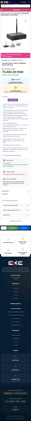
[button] (25, 21)
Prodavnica (9, 13)
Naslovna (3, 13)
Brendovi (16, 291)
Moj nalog (16, 298)
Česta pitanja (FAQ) (16, 325)
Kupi (26, 228)
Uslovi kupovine (16, 321)
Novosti (16, 295)
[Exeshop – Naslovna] (15, 263)
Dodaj (14, 228)
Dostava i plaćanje (16, 318)
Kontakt (16, 345)
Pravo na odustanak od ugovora (16, 315)
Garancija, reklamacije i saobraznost (16, 311)
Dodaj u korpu (13, 100)
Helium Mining (16, 13)
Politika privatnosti (16, 335)
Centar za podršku (16, 308)
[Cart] (29, 2)
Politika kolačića (16, 338)
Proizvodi (16, 288)
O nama (16, 341)
